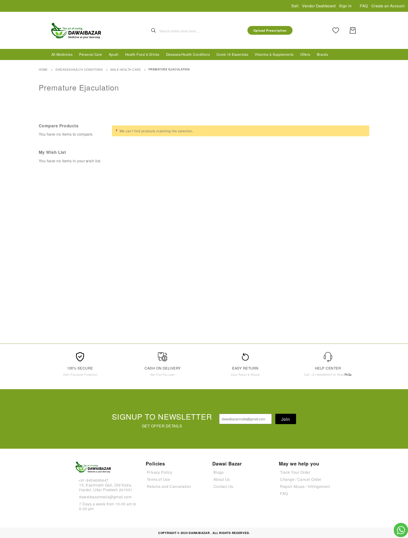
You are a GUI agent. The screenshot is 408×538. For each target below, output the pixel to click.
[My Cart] (352, 30)
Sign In (345, 6)
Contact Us (223, 486)
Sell (294, 6)
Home (43, 69)
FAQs (348, 374)
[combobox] (189, 31)
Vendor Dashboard (319, 6)
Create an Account (387, 6)
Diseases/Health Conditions (79, 69)
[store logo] (76, 30)
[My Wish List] (335, 30)
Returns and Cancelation (169, 486)
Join (285, 419)
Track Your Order (295, 472)
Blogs (218, 472)
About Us (221, 479)
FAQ (364, 6)
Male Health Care (125, 69)
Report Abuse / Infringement (305, 486)
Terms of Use (158, 479)
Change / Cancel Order (300, 479)
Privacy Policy (159, 472)
